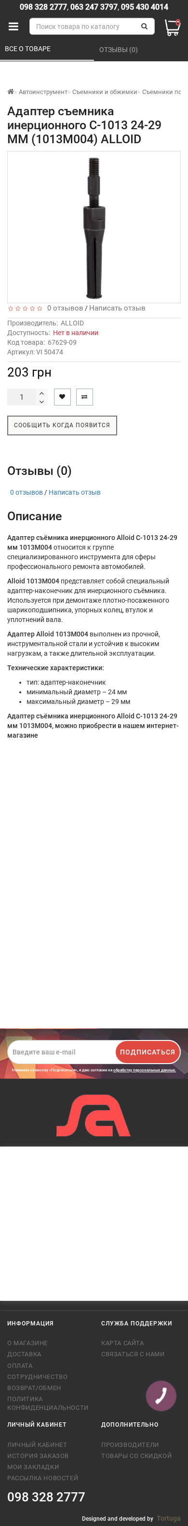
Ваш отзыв (26, 812)
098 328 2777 (43, 7)
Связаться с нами (133, 1354)
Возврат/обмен (34, 1387)
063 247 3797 (94, 7)
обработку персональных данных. (144, 1070)
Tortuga (169, 1518)
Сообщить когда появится (62, 425)
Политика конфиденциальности (47, 1403)
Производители (130, 1444)
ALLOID (72, 323)
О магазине (27, 1343)
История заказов (38, 1455)
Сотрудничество (37, 1376)
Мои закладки (33, 1467)
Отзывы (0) (119, 50)
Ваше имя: (25, 774)
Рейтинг (22, 983)
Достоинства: (26, 880)
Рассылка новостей (42, 1478)
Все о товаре (28, 49)
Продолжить (151, 1007)
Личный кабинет (37, 1444)
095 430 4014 (143, 7)
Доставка (24, 1354)
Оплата (20, 1365)
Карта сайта (122, 1343)
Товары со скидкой (136, 1455)
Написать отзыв (117, 308)
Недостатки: (24, 917)
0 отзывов (63, 308)
